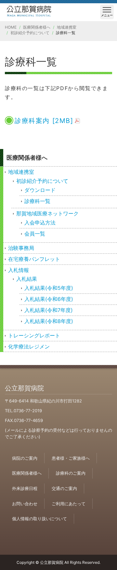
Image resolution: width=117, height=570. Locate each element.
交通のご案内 (64, 488)
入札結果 (26, 279)
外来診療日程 (24, 488)
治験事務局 (21, 248)
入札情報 (18, 270)
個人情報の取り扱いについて (39, 518)
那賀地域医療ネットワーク (47, 213)
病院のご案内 (24, 458)
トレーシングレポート (34, 335)
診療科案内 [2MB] (44, 121)
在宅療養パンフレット (34, 259)
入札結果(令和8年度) (48, 321)
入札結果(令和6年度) (48, 299)
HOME (11, 27)
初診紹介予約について (29, 32)
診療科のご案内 (70, 473)
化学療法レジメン (29, 346)
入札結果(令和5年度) (48, 288)
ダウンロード (40, 190)
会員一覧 (34, 233)
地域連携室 (66, 27)
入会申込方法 (40, 222)
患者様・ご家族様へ (71, 458)
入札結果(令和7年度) (48, 310)
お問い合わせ (24, 503)
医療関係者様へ (36, 27)
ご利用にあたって (68, 503)
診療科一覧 (37, 201)
